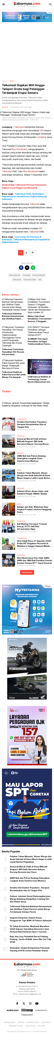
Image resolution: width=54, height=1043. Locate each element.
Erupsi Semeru (14, 275)
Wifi (40, 228)
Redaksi (21, 1022)
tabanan (20, 436)
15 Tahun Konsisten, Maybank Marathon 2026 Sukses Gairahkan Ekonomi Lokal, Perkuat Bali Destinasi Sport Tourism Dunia (29, 929)
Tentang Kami (9, 1022)
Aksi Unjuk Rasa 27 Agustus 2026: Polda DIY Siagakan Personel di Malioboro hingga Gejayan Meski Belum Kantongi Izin (34, 545)
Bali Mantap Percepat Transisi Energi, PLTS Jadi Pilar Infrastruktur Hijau (32, 526)
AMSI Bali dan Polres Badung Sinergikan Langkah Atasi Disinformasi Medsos (31, 458)
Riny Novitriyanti (19, 149)
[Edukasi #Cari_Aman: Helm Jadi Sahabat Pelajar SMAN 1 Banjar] (8, 492)
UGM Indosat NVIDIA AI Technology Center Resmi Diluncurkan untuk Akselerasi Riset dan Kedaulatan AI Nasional (40, 379)
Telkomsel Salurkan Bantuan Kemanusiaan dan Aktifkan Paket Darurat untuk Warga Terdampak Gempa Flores (13, 316)
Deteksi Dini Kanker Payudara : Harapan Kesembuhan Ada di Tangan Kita (32, 424)
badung (20, 453)
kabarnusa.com (26, 1031)
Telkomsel (19, 127)
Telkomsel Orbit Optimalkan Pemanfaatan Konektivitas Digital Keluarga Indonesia (24, 196)
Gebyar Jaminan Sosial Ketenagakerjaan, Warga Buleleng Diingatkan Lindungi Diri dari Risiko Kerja (30, 899)
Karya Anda (30, 1026)
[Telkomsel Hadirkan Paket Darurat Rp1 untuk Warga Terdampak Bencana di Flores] (14, 364)
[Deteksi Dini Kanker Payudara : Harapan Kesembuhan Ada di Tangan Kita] (8, 424)
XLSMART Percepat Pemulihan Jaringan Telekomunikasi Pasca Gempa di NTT (39, 341)
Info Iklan (41, 1026)
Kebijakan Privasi (16, 1026)
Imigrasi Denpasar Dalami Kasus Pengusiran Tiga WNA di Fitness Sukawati (31, 919)
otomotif (20, 488)
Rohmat (5, 107)
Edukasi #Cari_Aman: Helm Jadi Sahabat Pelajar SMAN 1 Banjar (32, 492)
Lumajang (7, 127)
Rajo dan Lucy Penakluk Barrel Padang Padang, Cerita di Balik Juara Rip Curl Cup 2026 (30, 939)
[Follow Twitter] (24, 1003)
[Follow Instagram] (30, 1003)
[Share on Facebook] (21, 267)
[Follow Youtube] (37, 1003)
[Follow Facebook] (17, 1003)
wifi (41, 130)
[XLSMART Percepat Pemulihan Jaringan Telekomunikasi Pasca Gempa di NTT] (40, 331)
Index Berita (27, 572)
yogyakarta (21, 419)
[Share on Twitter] (27, 267)
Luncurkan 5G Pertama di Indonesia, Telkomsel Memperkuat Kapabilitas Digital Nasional (26, 239)
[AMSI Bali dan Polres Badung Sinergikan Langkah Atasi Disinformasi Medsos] (8, 458)
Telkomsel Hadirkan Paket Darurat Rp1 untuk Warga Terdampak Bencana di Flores (14, 375)
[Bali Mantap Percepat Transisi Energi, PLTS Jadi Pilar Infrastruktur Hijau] (8, 526)
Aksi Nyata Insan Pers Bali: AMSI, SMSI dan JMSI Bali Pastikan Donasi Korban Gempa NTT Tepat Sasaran (34, 560)
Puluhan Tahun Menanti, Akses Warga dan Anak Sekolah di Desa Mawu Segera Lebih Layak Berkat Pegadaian (33, 477)
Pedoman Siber (33, 1022)
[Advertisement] (27, 50)
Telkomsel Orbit (29, 280)
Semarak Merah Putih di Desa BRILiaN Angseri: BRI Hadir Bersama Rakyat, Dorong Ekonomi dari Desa (34, 443)
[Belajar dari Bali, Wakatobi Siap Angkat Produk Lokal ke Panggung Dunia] (8, 509)
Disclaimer (46, 1022)
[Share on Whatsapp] (33, 267)
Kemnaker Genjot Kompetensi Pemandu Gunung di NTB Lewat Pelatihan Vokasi (30, 949)
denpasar (21, 521)
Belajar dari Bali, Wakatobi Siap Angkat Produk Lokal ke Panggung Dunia (34, 509)
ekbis (19, 470)
